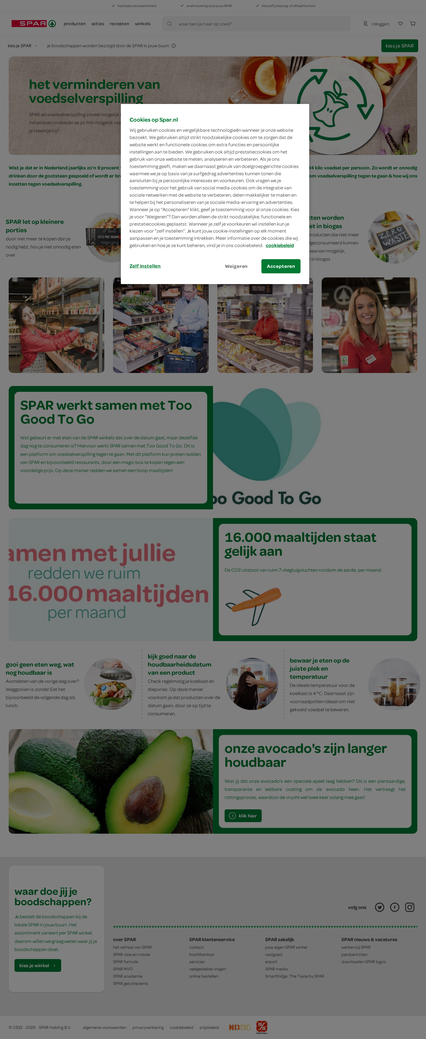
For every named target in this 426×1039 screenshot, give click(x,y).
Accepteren (281, 266)
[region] (215, 194)
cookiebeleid (280, 245)
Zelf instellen (145, 266)
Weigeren (236, 266)
